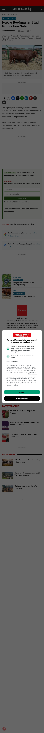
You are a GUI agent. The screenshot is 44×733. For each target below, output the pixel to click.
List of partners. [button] (32, 374)
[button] (22, 361)
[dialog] (22, 366)
